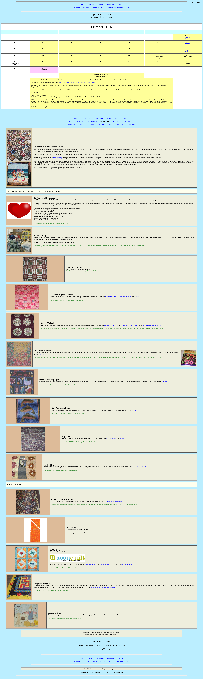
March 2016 (99, 118)
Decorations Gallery (99, 7)
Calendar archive (131, 124)
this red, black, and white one (129, 325)
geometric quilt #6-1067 (107, 564)
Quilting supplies (111, 4)
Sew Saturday (57, 158)
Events (121, 4)
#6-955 (106, 325)
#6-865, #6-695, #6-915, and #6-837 (142, 467)
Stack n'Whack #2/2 (187, 37)
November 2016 (117, 121)
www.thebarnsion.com (136, 99)
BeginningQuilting (187, 44)
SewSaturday (187, 50)
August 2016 (80, 121)
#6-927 (114, 438)
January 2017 (71, 124)
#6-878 (133, 410)
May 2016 (117, 118)
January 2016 (77, 118)
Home (81, 4)
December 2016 (129, 121)
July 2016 (71, 121)
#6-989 (117, 325)
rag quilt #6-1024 (126, 564)
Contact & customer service (115, 7)
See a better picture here (114, 501)
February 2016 (89, 118)
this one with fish (119, 297)
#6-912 (112, 325)
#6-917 (122, 438)
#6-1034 (128, 297)
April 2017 (102, 124)
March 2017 (93, 124)
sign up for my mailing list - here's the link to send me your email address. (77, 82)
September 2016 (92, 121)
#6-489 (165, 381)
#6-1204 (137, 297)
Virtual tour (100, 4)
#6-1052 (43, 354)
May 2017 (111, 124)
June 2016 (126, 118)
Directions (77, 7)
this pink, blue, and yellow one (151, 325)
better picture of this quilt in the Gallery (103, 587)
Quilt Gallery (86, 7)
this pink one (109, 297)
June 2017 (120, 124)
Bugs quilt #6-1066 (91, 564)
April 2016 (108, 118)
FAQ (127, 7)
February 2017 (82, 124)
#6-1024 (108, 438)
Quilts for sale (90, 4)
